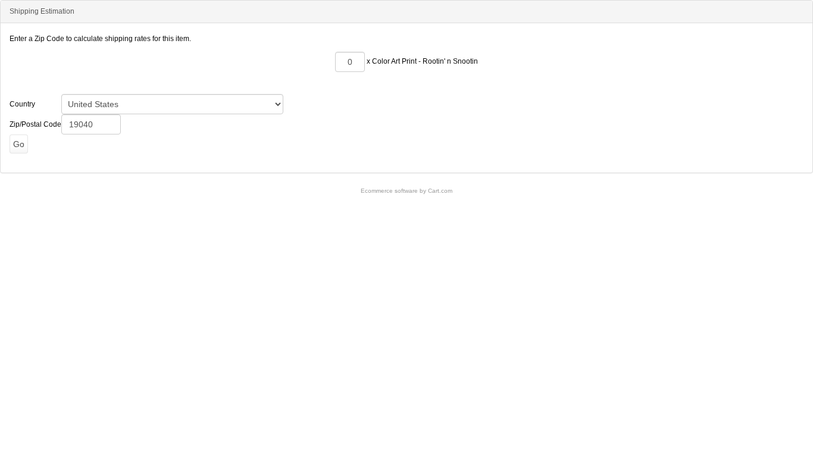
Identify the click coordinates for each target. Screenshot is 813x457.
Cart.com (440, 190)
